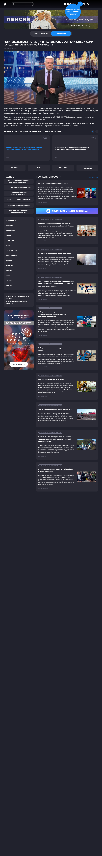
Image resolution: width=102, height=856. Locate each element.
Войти (94, 4)
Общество (14, 168)
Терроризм (63, 168)
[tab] (41, 33)
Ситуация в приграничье (87, 167)
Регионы (39, 168)
